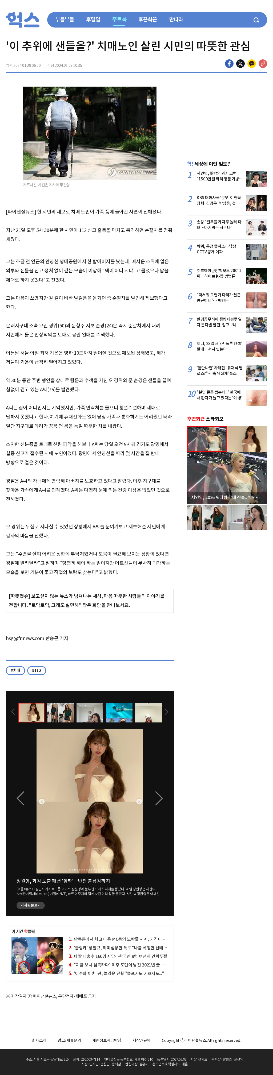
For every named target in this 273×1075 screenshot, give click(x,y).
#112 (36, 670)
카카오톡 (251, 63)
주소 (263, 63)
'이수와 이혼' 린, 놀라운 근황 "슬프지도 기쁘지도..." (116, 973)
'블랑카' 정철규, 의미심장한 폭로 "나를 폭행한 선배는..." (120, 947)
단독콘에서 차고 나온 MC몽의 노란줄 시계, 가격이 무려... (121, 939)
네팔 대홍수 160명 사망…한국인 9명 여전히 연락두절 (118, 956)
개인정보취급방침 (106, 1040)
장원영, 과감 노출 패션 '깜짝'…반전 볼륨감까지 (63, 881)
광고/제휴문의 (69, 1040)
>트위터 (240, 63)
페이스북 (229, 63)
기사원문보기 (31, 905)
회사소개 (39, 1040)
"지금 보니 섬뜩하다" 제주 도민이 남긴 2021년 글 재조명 (120, 965)
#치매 (15, 670)
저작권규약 (142, 1040)
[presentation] (13, 712)
